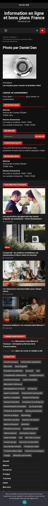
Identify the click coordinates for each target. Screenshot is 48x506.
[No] (45, 498)
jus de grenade (35, 406)
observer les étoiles (30, 420)
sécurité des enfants (12, 446)
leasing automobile (34, 411)
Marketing (25, 415)
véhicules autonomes (22, 455)
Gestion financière (11, 402)
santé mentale (10, 437)
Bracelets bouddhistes (13, 371)
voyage (7, 455)
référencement (10, 433)
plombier (25, 424)
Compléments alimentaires (15, 375)
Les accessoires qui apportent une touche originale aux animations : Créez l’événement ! (24, 201)
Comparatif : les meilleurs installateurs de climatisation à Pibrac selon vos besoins (24, 237)
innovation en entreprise (32, 402)
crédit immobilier (30, 380)
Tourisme (7, 478)
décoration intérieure (13, 384)
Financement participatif (32, 393)
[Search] (37, 30)
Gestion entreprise (31, 397)
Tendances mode (31, 446)
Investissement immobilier (15, 406)
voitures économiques (34, 451)
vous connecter (19, 96)
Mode (6, 283)
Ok (25, 502)
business (29, 371)
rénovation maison (27, 433)
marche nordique (11, 415)
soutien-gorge (10, 442)
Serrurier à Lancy (32, 437)
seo (20, 437)
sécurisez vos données (28, 442)
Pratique (6, 474)
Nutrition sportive (11, 420)
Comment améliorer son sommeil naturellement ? (24, 309)
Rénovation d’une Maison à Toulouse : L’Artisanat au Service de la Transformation (20, 344)
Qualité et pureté (30, 428)
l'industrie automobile (13, 411)
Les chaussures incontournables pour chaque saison (24, 273)
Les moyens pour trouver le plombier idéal (22, 84)
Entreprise (7, 470)
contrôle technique (12, 380)
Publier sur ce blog (42, 30)
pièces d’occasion (11, 424)
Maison (7, 247)
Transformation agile (13, 451)
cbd (38, 371)
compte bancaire (37, 375)
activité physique (11, 362)
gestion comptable (12, 397)
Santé (7, 320)
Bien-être (8, 366)
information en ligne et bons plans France (24, 15)
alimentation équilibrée (31, 362)
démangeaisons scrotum (14, 388)
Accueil (6, 461)
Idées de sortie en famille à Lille (28, 351)
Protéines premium (12, 428)
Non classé (8, 211)
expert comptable (11, 393)
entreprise (32, 388)
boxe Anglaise (21, 366)
